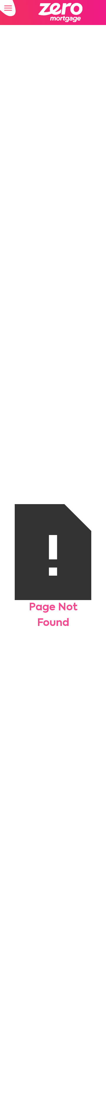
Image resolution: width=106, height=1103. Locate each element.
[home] (58, 12)
